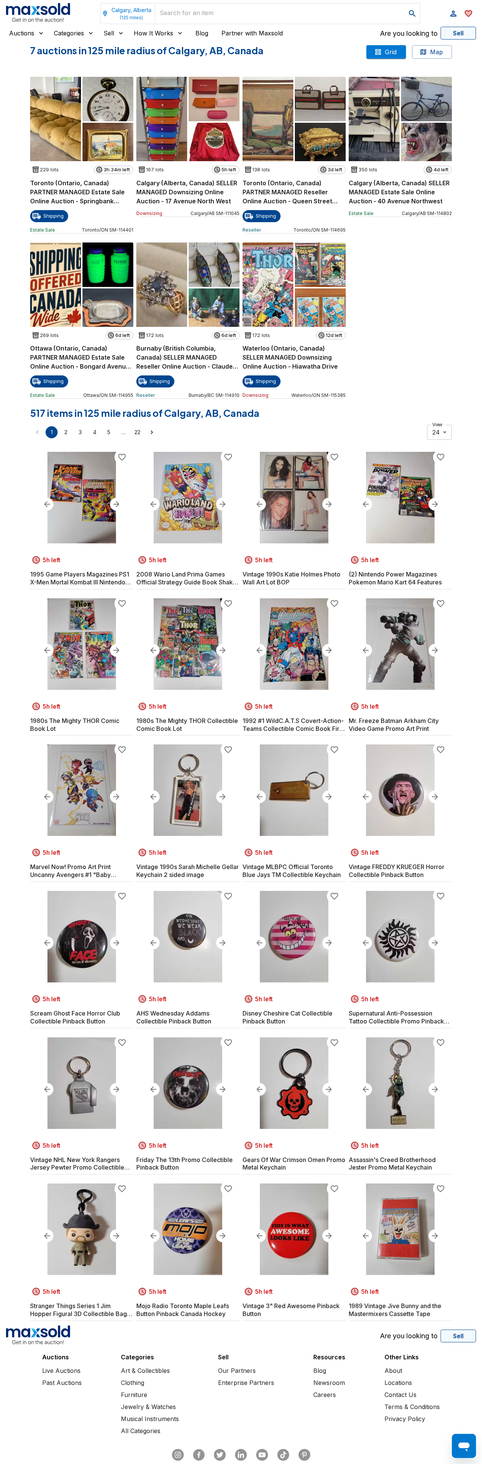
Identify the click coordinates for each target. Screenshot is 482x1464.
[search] (412, 13)
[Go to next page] (152, 432)
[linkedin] (241, 1455)
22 (137, 432)
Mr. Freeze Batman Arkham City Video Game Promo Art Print (394, 724)
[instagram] (178, 1455)
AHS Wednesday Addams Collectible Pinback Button (173, 1017)
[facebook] (199, 1455)
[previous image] (47, 504)
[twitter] (220, 1455)
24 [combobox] (436, 432)
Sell (109, 33)
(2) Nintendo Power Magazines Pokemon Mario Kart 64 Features (395, 578)
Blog (201, 33)
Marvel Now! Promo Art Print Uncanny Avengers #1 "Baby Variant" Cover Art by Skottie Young (81, 871)
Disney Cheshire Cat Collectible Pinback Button (288, 1017)
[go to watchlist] (468, 13)
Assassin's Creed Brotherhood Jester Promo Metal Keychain (392, 1163)
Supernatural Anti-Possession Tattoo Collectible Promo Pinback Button (396, 1017)
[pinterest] (304, 1455)
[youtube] (262, 1455)
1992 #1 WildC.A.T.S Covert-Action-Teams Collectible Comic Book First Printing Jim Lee (293, 725)
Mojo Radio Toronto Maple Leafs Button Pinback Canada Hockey (182, 1310)
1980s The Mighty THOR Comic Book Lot (74, 724)
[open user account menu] (453, 13)
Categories (69, 33)
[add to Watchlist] (122, 457)
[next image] (116, 504)
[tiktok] (283, 1455)
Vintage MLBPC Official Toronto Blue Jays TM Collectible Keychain (292, 870)
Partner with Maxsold (252, 33)
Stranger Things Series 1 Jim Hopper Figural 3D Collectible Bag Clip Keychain (78, 1310)
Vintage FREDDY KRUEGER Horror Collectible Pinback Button (396, 870)
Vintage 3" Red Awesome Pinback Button (291, 1310)
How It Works (153, 33)
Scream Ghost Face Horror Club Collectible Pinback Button (75, 1017)
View (437, 424)
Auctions (21, 33)
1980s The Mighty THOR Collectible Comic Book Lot (187, 724)
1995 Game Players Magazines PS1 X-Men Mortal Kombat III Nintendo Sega (79, 578)
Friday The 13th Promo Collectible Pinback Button (184, 1163)
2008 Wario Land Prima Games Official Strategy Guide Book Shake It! (186, 578)
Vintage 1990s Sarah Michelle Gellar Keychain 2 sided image (187, 870)
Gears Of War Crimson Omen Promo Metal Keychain (294, 1163)
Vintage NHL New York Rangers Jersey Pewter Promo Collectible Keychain (77, 1164)
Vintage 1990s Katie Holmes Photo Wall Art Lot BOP (291, 578)
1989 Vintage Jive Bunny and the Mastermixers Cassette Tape (395, 1310)
